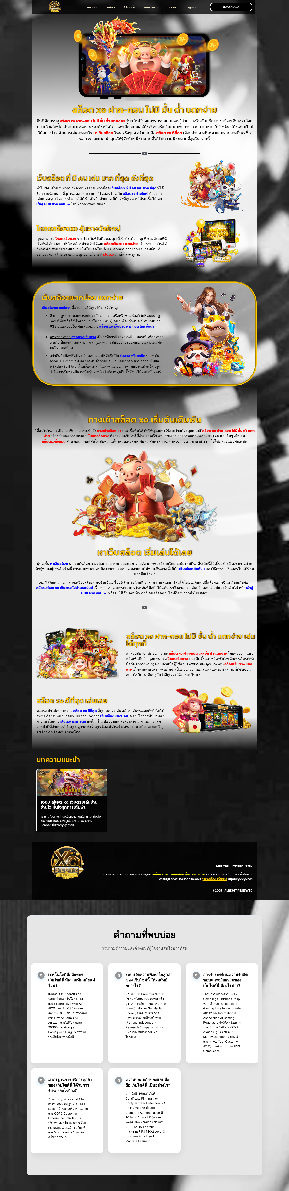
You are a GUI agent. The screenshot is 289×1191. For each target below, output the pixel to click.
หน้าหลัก (92, 7)
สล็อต (111, 7)
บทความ (149, 7)
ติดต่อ (172, 7)
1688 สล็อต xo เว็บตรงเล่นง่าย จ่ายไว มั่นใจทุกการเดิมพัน (69, 804)
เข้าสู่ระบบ (191, 7)
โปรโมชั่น (129, 7)
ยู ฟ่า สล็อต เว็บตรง (214, 879)
